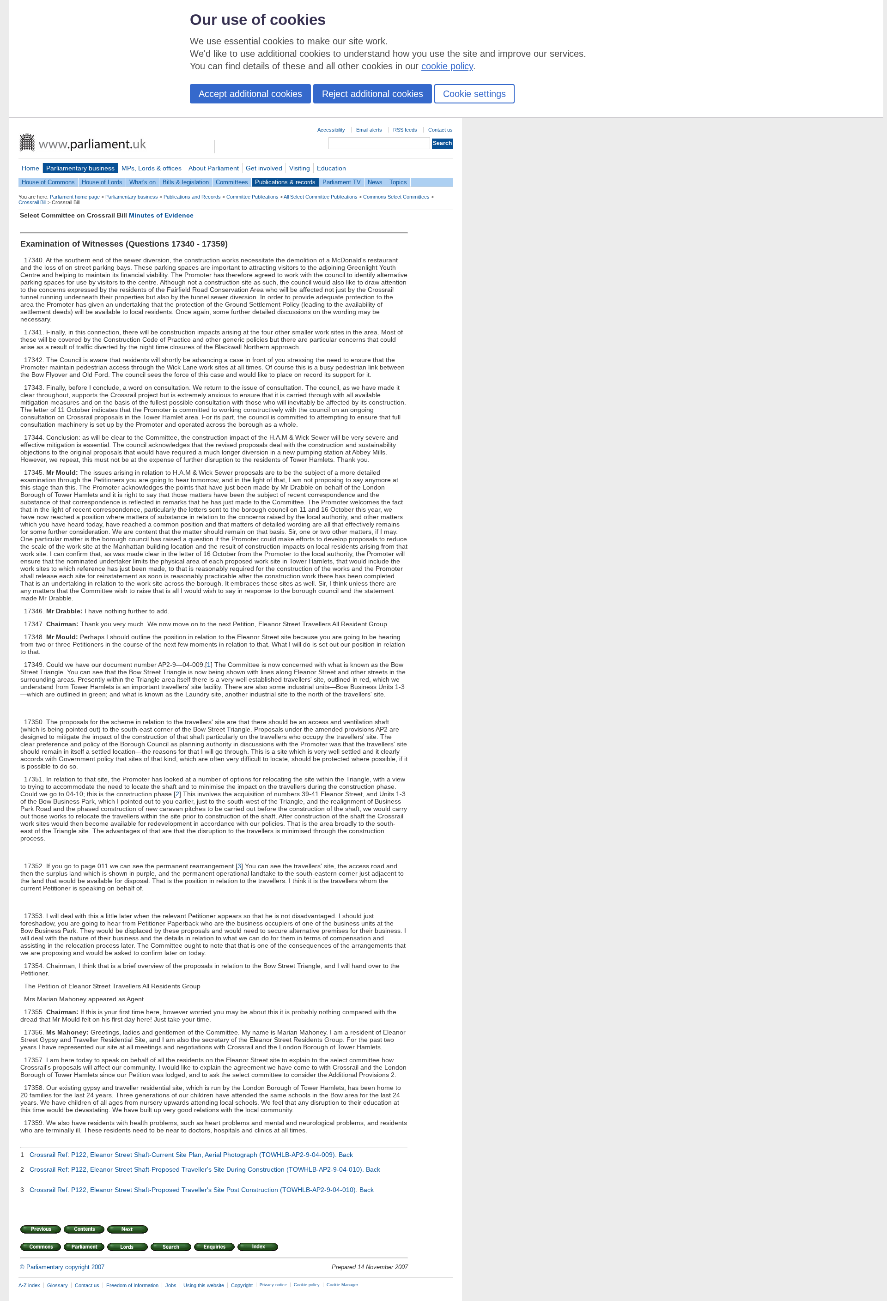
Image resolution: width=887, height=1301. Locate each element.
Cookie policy (307, 1285)
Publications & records (285, 182)
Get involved (264, 168)
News (375, 182)
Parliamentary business (80, 168)
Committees (232, 182)
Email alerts (369, 130)
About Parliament (213, 168)
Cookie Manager (342, 1285)
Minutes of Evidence (161, 215)
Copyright (242, 1285)
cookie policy (447, 66)
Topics (398, 182)
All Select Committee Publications (321, 197)
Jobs (170, 1285)
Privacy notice (273, 1285)
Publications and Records (192, 197)
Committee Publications (252, 197)
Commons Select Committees (396, 197)
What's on (142, 182)
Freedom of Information (132, 1285)
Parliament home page (75, 197)
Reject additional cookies (372, 94)
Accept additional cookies (250, 94)
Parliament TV (341, 182)
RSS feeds (405, 130)
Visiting (299, 168)
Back (346, 1154)
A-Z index (29, 1285)
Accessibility (331, 130)
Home (30, 168)
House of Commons (48, 182)
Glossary (57, 1285)
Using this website (203, 1285)
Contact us (440, 130)
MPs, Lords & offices (152, 168)
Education (331, 168)
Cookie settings (474, 94)
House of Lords (102, 182)
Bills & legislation (186, 182)
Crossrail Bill (32, 202)
